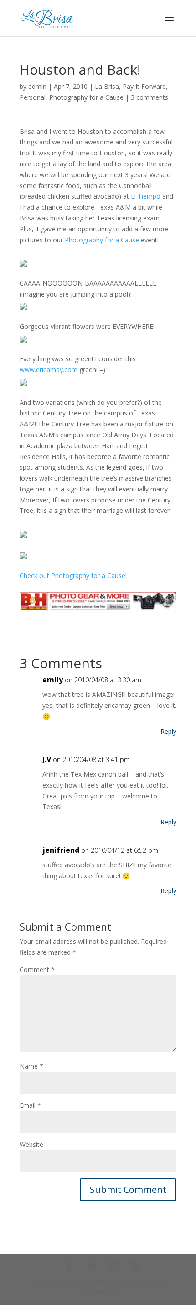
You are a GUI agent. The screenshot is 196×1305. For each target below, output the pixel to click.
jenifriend (60, 850)
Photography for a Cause (86, 97)
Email (30, 1105)
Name (31, 1066)
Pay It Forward (144, 86)
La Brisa (107, 86)
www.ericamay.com (48, 369)
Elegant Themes (96, 1282)
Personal (33, 97)
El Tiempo (145, 196)
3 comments (149, 97)
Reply (168, 731)
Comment (37, 969)
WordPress (98, 1292)
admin (37, 86)
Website (31, 1144)
